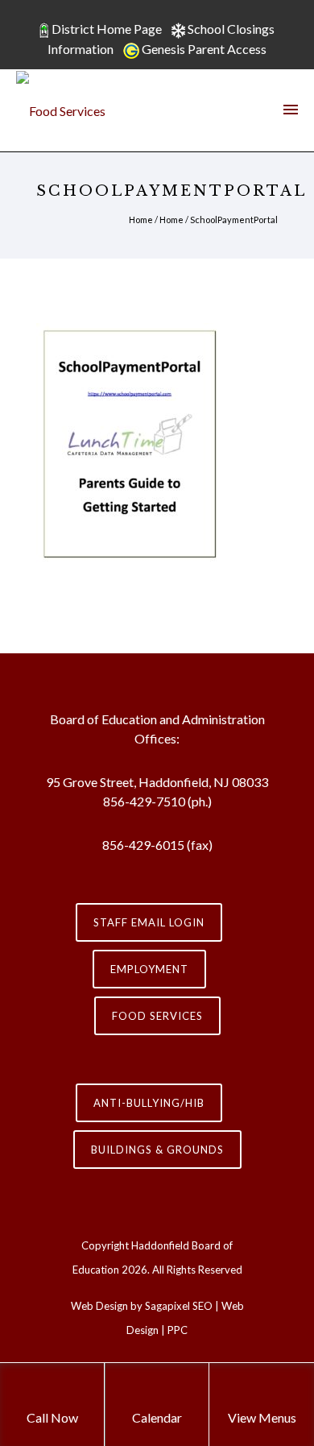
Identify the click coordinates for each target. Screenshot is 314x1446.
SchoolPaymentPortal (234, 219)
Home (141, 219)
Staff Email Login (149, 922)
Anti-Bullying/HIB (149, 1102)
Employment (149, 969)
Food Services (157, 1015)
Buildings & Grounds (157, 1149)
